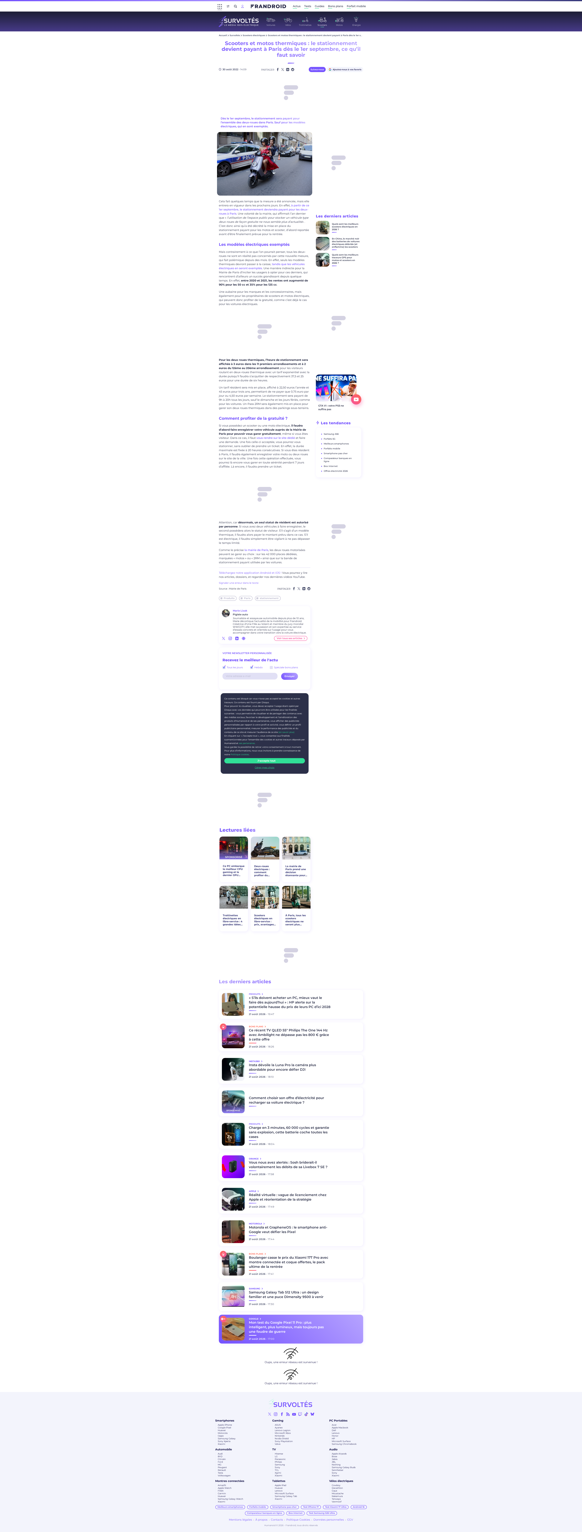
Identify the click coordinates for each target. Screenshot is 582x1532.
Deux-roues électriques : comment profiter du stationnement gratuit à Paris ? (264, 871)
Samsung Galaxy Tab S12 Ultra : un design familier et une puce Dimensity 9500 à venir (286, 1294)
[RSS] (288, 1414)
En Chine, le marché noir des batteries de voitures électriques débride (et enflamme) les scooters (346, 242)
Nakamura (337, 1496)
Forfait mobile (356, 6)
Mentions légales (240, 1519)
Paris (247, 598)
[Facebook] (281, 1414)
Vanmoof (336, 1501)
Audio (333, 1449)
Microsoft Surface (341, 1441)
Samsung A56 (331, 434)
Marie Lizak (240, 610)
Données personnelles (328, 1519)
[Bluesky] (312, 1414)
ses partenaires (247, 743)
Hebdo (258, 667)
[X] (269, 1414)
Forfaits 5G (329, 438)
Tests (307, 6)
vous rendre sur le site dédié (275, 438)
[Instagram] (275, 1414)
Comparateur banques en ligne (264, 1513)
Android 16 (359, 1507)
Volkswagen (224, 1475)
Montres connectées (229, 1481)
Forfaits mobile (332, 448)
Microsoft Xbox (283, 1433)
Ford (220, 1462)
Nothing (336, 1464)
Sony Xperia (224, 1441)
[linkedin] (237, 638)
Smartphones (224, 1420)
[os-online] (243, 638)
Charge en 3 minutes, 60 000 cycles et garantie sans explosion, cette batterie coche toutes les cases (289, 1132)
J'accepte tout (267, 760)
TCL (277, 1470)
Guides (319, 6)
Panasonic (280, 1459)
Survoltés (235, 35)
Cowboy (336, 1485)
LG (276, 1456)
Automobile (223, 1449)
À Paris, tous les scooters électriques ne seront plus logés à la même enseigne (295, 920)
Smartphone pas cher (336, 453)
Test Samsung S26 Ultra (322, 1513)
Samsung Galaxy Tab (286, 1496)
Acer (334, 1425)
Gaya (334, 1490)
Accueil (223, 35)
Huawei (222, 1430)
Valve (277, 1444)
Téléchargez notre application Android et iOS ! (250, 572)
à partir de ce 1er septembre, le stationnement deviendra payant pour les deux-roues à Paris (264, 209)
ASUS (278, 1425)
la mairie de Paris (256, 550)
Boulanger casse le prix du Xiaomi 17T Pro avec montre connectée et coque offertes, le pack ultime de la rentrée (288, 1262)
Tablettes (278, 1481)
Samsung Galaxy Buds (344, 1467)
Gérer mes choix (264, 767)
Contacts (277, 1519)
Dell (334, 1430)
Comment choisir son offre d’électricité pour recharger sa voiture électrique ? (286, 1100)
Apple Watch (224, 1488)
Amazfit (222, 1485)
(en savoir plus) (286, 732)
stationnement (269, 598)
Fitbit (221, 1490)
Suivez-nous (317, 69)
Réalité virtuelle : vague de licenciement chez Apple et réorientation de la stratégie (287, 1197)
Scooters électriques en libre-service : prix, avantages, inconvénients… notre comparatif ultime (265, 920)
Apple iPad (280, 1485)
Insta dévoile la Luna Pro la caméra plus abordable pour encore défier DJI (282, 1067)
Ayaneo (279, 1427)
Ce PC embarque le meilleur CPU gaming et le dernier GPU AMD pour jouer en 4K (233, 871)
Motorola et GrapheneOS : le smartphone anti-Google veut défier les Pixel (288, 1229)
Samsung (280, 1464)
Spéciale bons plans (285, 667)
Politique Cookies (298, 1519)
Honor (335, 1435)
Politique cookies (240, 754)
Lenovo (336, 1433)
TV (274, 1449)
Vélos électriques (341, 1481)
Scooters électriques (254, 35)
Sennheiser (337, 1470)
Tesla (220, 1472)
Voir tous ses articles (289, 638)
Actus (297, 6)
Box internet (331, 466)
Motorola (222, 1433)
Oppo (221, 1435)
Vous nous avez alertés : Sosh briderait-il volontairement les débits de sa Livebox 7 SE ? (288, 1164)
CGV (350, 1519)
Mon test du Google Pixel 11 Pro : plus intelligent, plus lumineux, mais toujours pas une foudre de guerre (286, 1327)
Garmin (222, 1493)
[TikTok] (306, 1414)
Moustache (337, 1493)
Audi (220, 1453)
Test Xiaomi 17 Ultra (335, 1507)
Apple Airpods (339, 1453)
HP (333, 1438)
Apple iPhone (225, 1425)
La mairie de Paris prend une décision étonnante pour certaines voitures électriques (295, 871)
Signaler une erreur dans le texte (239, 582)
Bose (334, 1456)
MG (219, 1464)
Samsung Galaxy (227, 1438)
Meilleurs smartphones (336, 443)
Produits (229, 598)
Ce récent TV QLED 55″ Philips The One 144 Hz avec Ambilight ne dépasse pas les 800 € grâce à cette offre (289, 1034)
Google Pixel (224, 1427)
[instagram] (230, 638)
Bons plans (335, 6)
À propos (261, 1519)
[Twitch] (300, 1414)
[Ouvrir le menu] (219, 6)
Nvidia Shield (282, 1438)
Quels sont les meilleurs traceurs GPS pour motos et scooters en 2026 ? (345, 258)
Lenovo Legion (282, 1430)
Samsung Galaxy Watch (230, 1499)
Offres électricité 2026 (336, 471)
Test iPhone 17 (311, 1507)
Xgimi (278, 1472)
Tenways (336, 1499)
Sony (277, 1467)
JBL (334, 1462)
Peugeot (222, 1467)
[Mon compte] (242, 6)
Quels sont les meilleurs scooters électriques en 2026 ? (345, 227)
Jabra (334, 1459)
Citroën (222, 1459)
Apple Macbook (340, 1427)
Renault (222, 1470)
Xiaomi (221, 1444)
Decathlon (337, 1488)
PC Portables (338, 1420)
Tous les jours (234, 667)
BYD (220, 1456)
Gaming (277, 1420)
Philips (278, 1462)
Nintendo (280, 1435)
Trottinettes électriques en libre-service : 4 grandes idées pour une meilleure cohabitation (232, 920)
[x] (223, 638)
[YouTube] (294, 1414)
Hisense (279, 1453)
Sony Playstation (284, 1441)
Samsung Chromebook (344, 1444)
